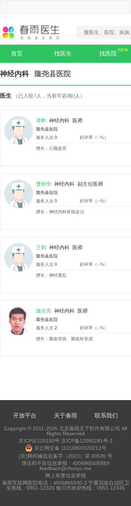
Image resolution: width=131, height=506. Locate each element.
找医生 (63, 53)
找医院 (108, 53)
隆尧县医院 (47, 129)
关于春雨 (65, 415)
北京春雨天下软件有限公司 (89, 428)
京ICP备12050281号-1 (87, 441)
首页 (17, 53)
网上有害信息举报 (65, 475)
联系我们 (106, 415)
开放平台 (24, 415)
